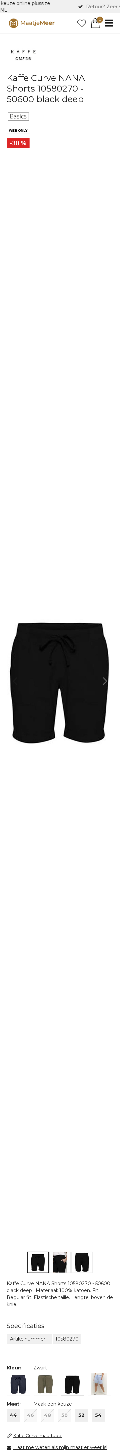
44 (13, 1415)
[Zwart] (72, 1384)
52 (81, 1415)
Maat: (14, 1404)
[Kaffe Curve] (23, 54)
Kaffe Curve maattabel (37, 1435)
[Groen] (45, 1384)
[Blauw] (18, 1384)
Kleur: (14, 1368)
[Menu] (109, 23)
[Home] (32, 23)
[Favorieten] (81, 23)
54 (98, 1415)
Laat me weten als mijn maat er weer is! (60, 1447)
